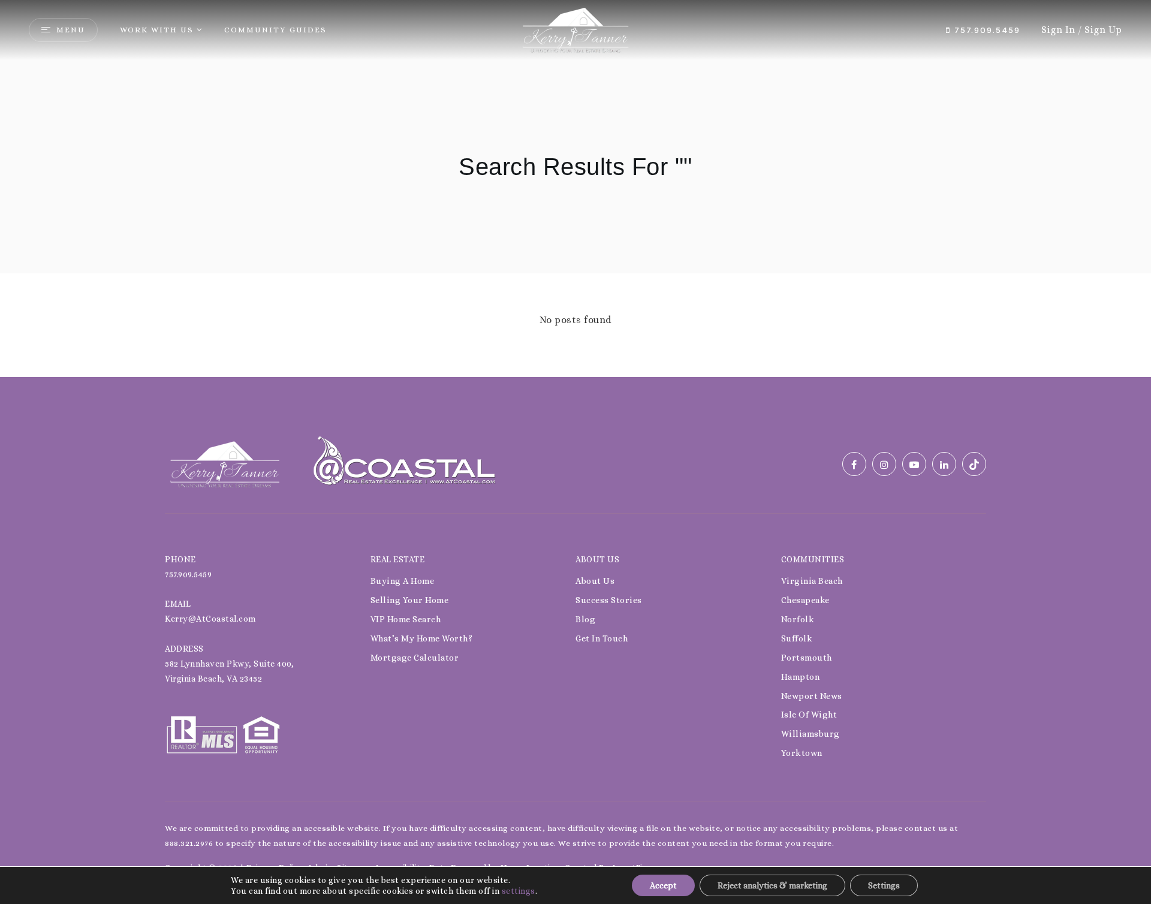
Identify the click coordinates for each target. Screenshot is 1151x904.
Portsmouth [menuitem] (806, 657)
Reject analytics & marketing (772, 885)
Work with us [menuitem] (157, 29)
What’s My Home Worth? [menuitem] (421, 638)
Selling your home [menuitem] (409, 600)
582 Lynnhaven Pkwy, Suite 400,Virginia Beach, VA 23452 (229, 671)
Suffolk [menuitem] (797, 638)
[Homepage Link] (575, 29)
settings (518, 891)
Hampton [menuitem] (800, 677)
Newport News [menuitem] (811, 696)
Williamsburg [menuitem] (810, 734)
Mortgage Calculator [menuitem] (414, 657)
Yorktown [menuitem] (801, 753)
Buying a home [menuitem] (402, 581)
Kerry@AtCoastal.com (210, 618)
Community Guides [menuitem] (275, 29)
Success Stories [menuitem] (609, 600)
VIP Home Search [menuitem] (405, 619)
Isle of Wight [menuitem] (809, 714)
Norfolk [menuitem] (798, 619)
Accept (663, 885)
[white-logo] (225, 463)
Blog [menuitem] (585, 619)
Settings (884, 885)
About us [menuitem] (595, 581)
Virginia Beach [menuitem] (812, 581)
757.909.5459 (985, 30)
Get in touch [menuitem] (602, 638)
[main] (575, 188)
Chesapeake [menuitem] (805, 600)
